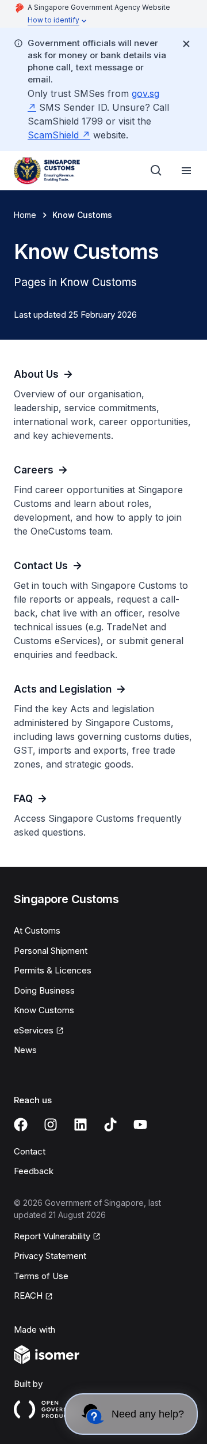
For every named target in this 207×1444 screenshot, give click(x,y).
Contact (29, 1151)
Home (25, 215)
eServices (33, 1030)
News (25, 1049)
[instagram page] (50, 1124)
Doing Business (44, 990)
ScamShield (53, 135)
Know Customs (44, 1010)
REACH (28, 1295)
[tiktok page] (110, 1124)
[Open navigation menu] (186, 171)
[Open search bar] (156, 171)
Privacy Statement (50, 1255)
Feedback (33, 1170)
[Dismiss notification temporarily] (186, 44)
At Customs (37, 930)
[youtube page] (140, 1124)
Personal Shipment (50, 950)
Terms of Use (41, 1275)
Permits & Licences (52, 970)
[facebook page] (21, 1124)
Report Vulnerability (52, 1236)
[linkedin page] (80, 1124)
